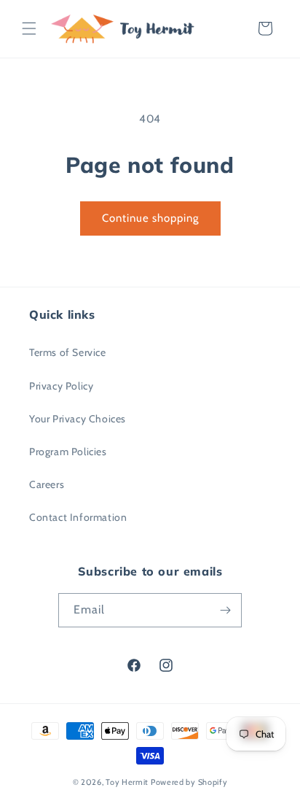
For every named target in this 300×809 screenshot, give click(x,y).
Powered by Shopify (189, 782)
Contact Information (78, 517)
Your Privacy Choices (77, 418)
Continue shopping (150, 218)
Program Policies (68, 451)
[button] (29, 28)
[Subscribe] (225, 610)
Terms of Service (67, 352)
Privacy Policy (61, 385)
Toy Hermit (127, 782)
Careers (46, 484)
